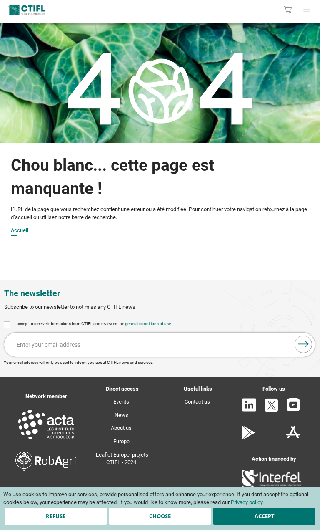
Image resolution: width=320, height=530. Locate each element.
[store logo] (66, 9)
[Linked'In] (249, 410)
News (121, 415)
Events (121, 402)
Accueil (19, 230)
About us (121, 428)
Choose (160, 516)
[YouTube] (293, 409)
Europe (121, 441)
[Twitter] (271, 410)
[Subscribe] (303, 344)
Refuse (55, 516)
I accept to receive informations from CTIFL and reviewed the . (94, 323)
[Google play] (249, 437)
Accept (265, 516)
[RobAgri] (46, 469)
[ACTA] (46, 440)
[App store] (293, 437)
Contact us (197, 402)
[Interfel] (271, 486)
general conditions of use (148, 323)
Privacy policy (246, 502)
